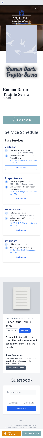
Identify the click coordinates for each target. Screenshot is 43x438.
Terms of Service (28, 427)
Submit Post (21, 408)
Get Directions (21, 167)
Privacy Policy (14, 427)
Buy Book (25, 330)
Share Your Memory (16, 368)
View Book (12, 330)
